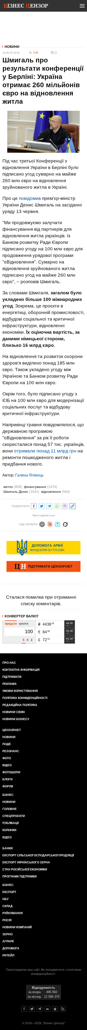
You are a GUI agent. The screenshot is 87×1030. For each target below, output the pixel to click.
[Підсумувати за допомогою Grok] (65, 524)
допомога (10, 948)
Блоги (7, 779)
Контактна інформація (21, 670)
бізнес (8, 885)
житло (12, 487)
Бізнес (8, 795)
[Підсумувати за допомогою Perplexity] (57, 524)
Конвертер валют (22, 616)
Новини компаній (17, 927)
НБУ (5, 899)
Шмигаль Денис (21, 492)
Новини (12, 47)
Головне (9, 809)
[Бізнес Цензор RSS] (63, 1009)
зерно (7, 934)
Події (6, 744)
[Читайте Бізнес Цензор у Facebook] (24, 1009)
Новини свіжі (13, 712)
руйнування (12, 913)
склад (7, 906)
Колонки (9, 830)
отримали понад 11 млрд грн (45, 450)
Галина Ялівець (29, 475)
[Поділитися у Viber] (65, 505)
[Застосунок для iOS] (55, 1009)
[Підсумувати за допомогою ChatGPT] (42, 524)
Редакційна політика (19, 705)
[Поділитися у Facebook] (34, 505)
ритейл (8, 955)
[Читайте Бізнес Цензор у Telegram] (40, 1009)
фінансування (40, 487)
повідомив (30, 198)
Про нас (9, 662)
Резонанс (10, 751)
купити (23, 623)
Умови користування (20, 691)
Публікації (10, 823)
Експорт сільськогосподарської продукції (38, 855)
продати (11, 623)
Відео (7, 765)
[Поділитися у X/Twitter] (41, 505)
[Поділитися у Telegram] (49, 505)
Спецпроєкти (13, 816)
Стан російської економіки (24, 869)
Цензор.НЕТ (11, 730)
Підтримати (12, 677)
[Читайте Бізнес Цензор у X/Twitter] (32, 1009)
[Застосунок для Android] (47, 1009)
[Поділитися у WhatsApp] (57, 505)
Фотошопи (11, 772)
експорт (9, 892)
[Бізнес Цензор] (26, 7)
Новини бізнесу (15, 719)
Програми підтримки (19, 876)
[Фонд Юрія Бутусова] (43, 547)
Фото (6, 758)
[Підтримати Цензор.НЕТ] (43, 567)
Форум (7, 786)
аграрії (8, 941)
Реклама (9, 684)
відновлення (55, 492)
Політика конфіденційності (24, 698)
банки (7, 848)
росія (7, 920)
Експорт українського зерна (26, 862)
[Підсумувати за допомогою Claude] (50, 524)
